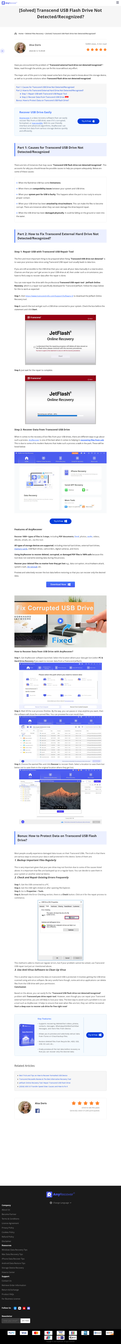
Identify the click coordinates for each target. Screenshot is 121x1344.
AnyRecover (34, 440)
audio (89, 536)
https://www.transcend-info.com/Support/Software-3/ (49, 296)
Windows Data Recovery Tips (14, 1249)
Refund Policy (8, 1236)
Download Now (58, 584)
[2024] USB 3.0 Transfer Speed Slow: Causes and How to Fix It (43, 1086)
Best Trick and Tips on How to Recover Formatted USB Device (43, 1075)
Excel (77, 536)
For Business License (11, 1298)
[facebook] (15, 1308)
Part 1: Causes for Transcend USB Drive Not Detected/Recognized (45, 87)
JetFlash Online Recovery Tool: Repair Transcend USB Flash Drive (44, 1083)
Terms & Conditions (10, 1218)
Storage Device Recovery (13, 1267)
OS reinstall (32, 567)
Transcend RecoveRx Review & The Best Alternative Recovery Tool (45, 1079)
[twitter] (19, 1308)
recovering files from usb (92, 440)
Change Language (61, 1202)
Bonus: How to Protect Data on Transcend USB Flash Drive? (42, 100)
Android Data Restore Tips (13, 1263)
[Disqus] (60, 1155)
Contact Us (7, 1280)
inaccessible (37, 123)
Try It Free (86, 121)
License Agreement (10, 1223)
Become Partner (9, 1214)
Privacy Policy (8, 1227)
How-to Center (8, 1272)
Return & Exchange (10, 1289)
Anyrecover (24, 118)
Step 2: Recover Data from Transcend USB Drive (43, 97)
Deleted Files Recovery (34, 33)
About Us (6, 1209)
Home (21, 33)
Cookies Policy (8, 1232)
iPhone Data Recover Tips (13, 1258)
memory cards (20, 549)
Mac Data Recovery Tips (12, 1254)
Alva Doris (35, 45)
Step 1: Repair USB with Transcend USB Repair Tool (44, 93)
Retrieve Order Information (14, 1285)
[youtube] (24, 1308)
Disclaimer (6, 1241)
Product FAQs (8, 1294)
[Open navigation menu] (117, 3)
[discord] (28, 1308)
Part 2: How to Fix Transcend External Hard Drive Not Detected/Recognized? (50, 90)
